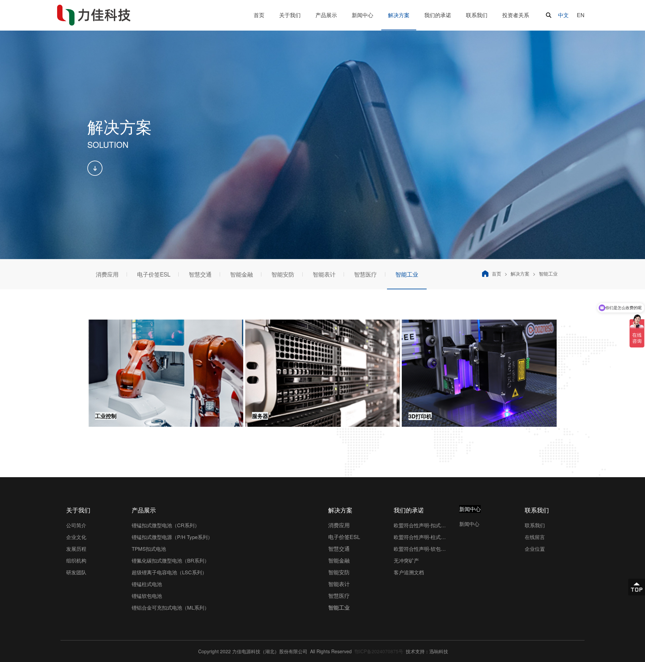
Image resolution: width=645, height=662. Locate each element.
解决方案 (520, 273)
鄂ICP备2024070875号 (378, 651)
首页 (496, 273)
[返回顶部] (636, 587)
